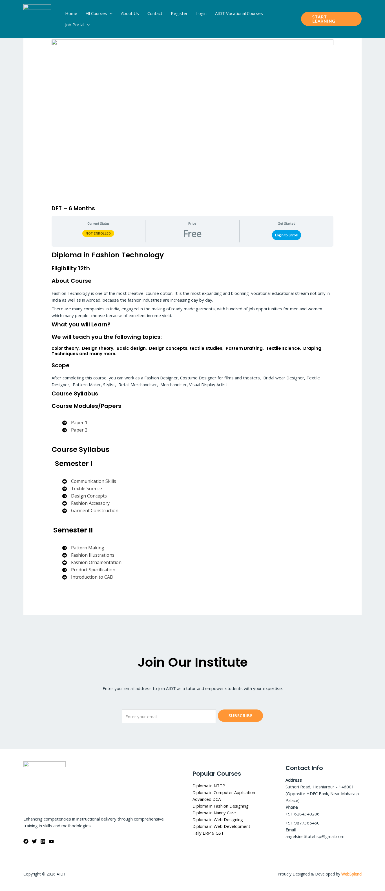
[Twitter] (34, 841)
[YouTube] (51, 841)
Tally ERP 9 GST (208, 833)
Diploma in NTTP (209, 785)
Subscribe (241, 715)
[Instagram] (42, 841)
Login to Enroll (286, 235)
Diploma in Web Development (221, 826)
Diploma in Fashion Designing (221, 806)
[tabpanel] (192, 419)
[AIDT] (37, 18)
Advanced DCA (207, 799)
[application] (109, 13)
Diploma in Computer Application (224, 792)
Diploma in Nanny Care (214, 812)
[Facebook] (25, 841)
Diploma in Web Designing (218, 819)
